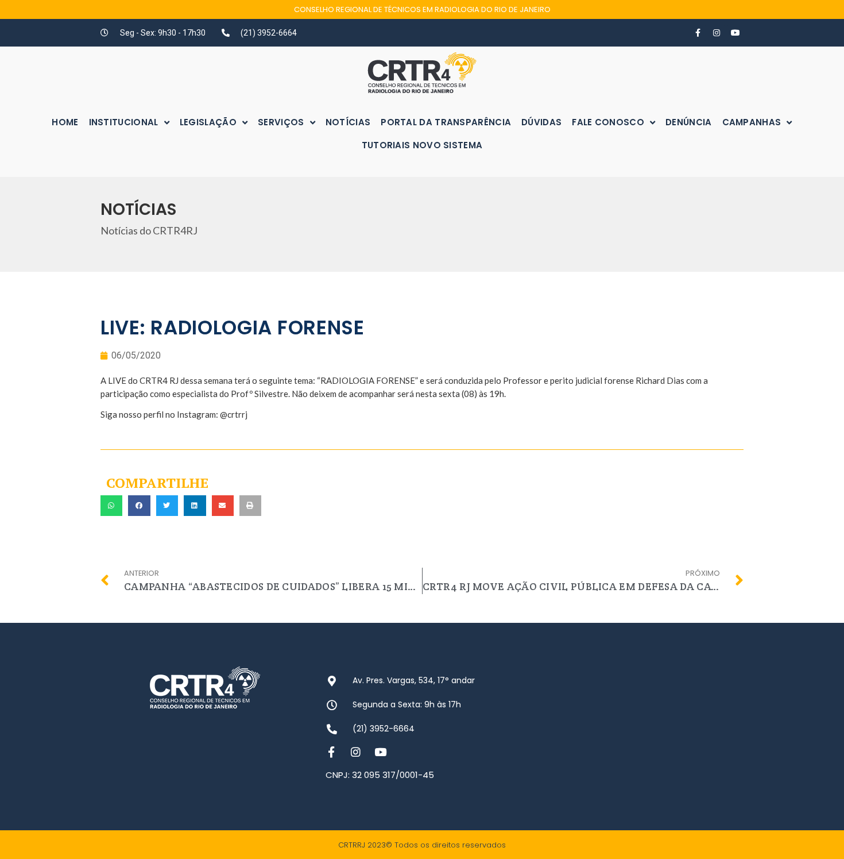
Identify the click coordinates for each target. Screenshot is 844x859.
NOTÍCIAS (348, 122)
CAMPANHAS (751, 122)
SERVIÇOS (281, 122)
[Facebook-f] (698, 33)
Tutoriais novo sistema (422, 145)
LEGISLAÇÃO (208, 122)
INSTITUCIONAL (123, 122)
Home (65, 122)
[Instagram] (717, 33)
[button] (111, 505)
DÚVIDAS (541, 122)
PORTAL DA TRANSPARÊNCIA (446, 122)
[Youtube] (735, 33)
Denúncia (688, 122)
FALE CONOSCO (608, 122)
